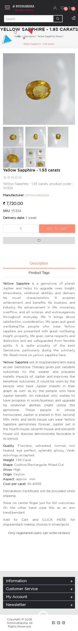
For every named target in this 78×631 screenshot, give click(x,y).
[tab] (39, 263)
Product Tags (39, 273)
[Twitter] (58, 623)
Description (39, 263)
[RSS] (63, 623)
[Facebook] (53, 623)
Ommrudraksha (37, 195)
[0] (62, 8)
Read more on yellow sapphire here (37, 355)
